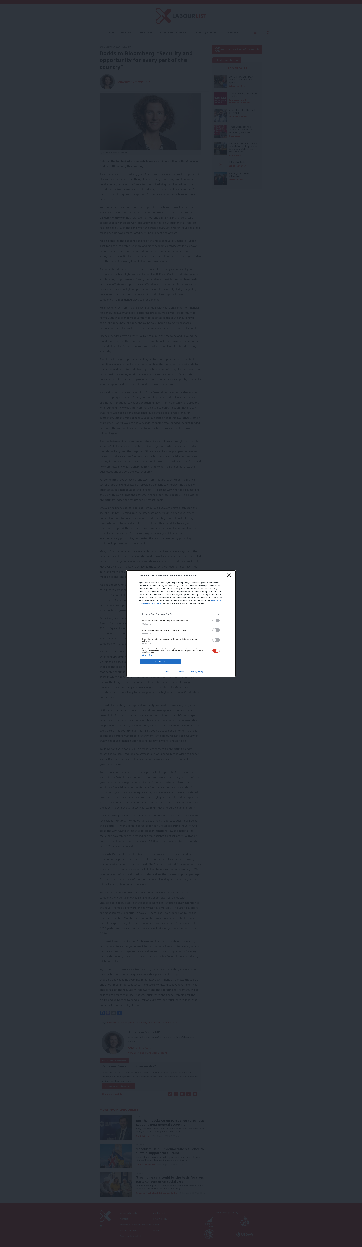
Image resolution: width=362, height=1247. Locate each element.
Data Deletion (165, 671)
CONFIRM (160, 661)
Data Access (181, 671)
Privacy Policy (197, 671)
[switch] (216, 620)
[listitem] (181, 614)
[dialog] (181, 623)
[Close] (230, 576)
